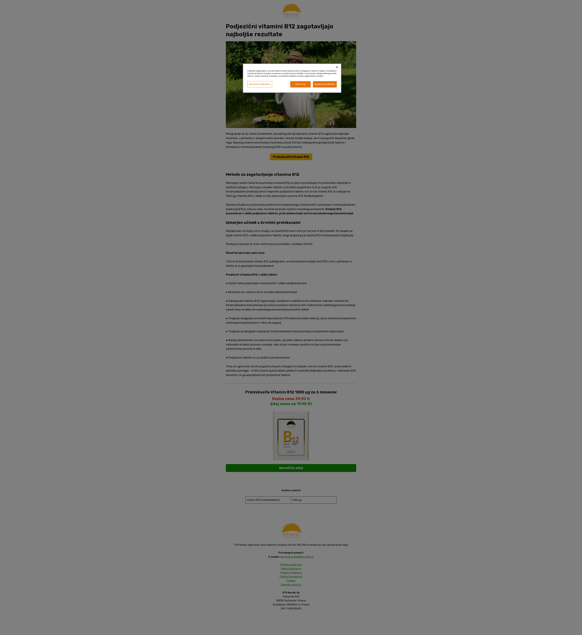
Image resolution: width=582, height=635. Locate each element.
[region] (292, 78)
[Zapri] (337, 67)
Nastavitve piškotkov (259, 84)
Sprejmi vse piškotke (325, 84)
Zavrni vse (300, 84)
